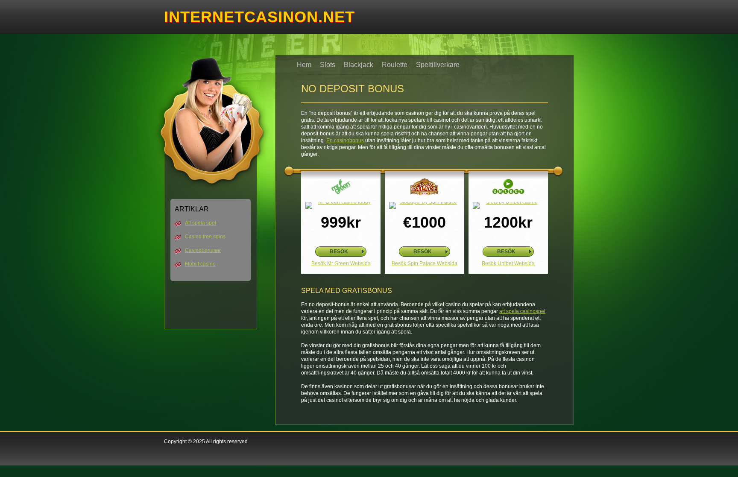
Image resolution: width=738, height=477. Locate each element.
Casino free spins (205, 237)
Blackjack (358, 64)
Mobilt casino (200, 264)
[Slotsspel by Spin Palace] (424, 205)
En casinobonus (345, 140)
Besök (339, 252)
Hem (304, 64)
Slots (327, 64)
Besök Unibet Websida (508, 263)
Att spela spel (200, 223)
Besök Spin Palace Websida (424, 263)
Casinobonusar (203, 250)
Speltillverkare (438, 64)
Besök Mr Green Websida (341, 263)
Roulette (394, 64)
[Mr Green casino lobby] (340, 205)
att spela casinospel (522, 311)
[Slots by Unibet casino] (508, 205)
